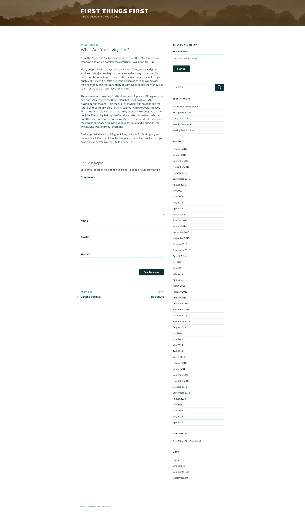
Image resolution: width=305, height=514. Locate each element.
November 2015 (181, 238)
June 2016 (178, 196)
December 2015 (181, 232)
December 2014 (181, 303)
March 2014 (179, 357)
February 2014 (180, 363)
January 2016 (179, 226)
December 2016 (181, 161)
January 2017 (179, 155)
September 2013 (181, 392)
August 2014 (179, 327)
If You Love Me (180, 118)
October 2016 (180, 172)
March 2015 (179, 285)
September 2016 (181, 178)
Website (86, 254)
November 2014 (181, 309)
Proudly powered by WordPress (96, 506)
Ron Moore (92, 45)
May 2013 (178, 416)
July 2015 (177, 262)
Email (85, 237)
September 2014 (181, 321)
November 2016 (181, 166)
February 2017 (180, 149)
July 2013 (177, 404)
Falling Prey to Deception (185, 106)
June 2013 (178, 410)
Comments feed (181, 471)
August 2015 (179, 256)
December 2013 (181, 375)
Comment (88, 177)
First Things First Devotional (187, 441)
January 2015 (179, 297)
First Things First (115, 11)
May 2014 (178, 345)
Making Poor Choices (183, 130)
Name (85, 220)
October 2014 (180, 315)
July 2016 (177, 190)
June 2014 (178, 339)
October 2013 (180, 386)
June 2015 (178, 268)
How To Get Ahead (182, 124)
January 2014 (179, 369)
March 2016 (179, 214)
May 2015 (178, 273)
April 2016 (178, 208)
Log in (176, 460)
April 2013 (178, 422)
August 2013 (179, 398)
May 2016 (178, 202)
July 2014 (177, 333)
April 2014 (178, 351)
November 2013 (181, 381)
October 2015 (180, 244)
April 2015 (178, 279)
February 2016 (180, 220)
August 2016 (179, 184)
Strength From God (182, 112)
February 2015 (180, 291)
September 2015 (181, 250)
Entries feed (179, 465)
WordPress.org (180, 477)
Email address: (180, 51)
